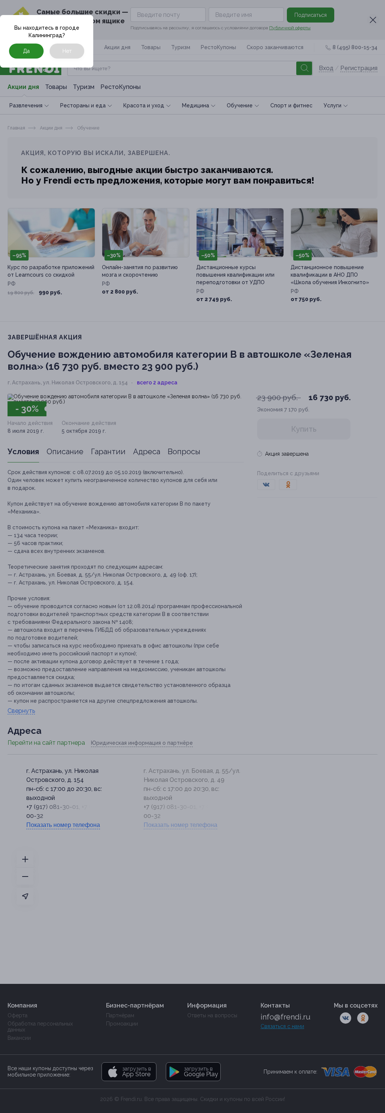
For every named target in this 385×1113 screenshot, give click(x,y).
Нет (67, 51)
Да (26, 51)
